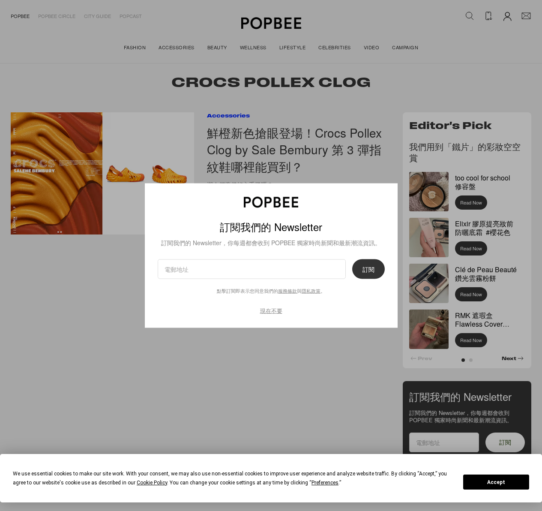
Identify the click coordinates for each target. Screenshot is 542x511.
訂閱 (368, 269)
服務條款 (287, 290)
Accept (496, 482)
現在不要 (271, 311)
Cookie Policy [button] (152, 483)
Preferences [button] (324, 483)
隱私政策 (311, 290)
